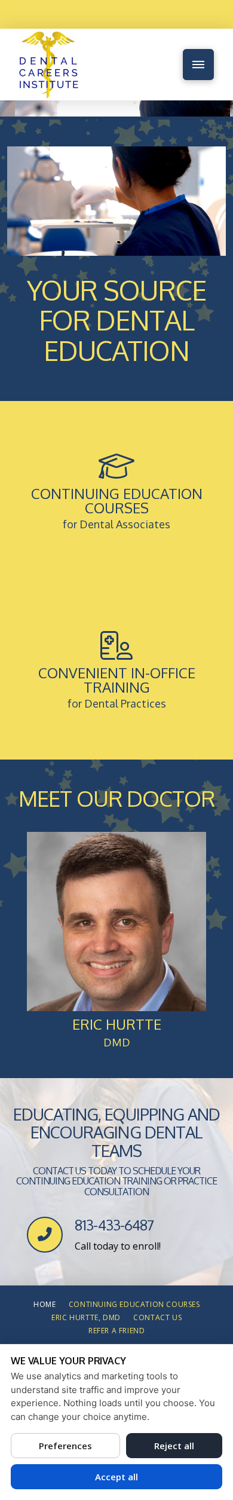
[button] (198, 64)
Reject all (174, 1446)
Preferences (65, 1446)
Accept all (116, 1477)
